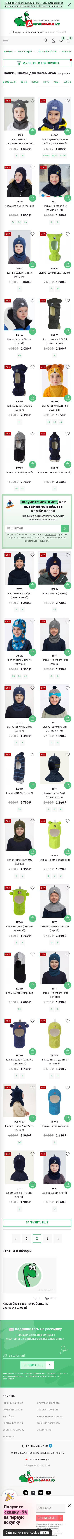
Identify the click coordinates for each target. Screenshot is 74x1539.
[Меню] (5, 40)
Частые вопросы (13, 1423)
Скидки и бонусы (47, 1409)
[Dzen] (33, 1493)
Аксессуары (25, 51)
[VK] (41, 1493)
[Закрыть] (69, 5)
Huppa (35, 81)
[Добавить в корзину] (32, 131)
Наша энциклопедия (50, 1416)
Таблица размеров (48, 1423)
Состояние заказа (13, 1429)
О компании (44, 1429)
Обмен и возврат (13, 1409)
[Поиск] (46, 40)
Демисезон (9, 81)
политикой (50, 534)
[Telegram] (50, 1446)
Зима (24, 81)
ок (44, 1532)
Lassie (67, 81)
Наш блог (8, 1416)
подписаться (47, 1517)
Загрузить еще (37, 1222)
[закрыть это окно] (69, 1505)
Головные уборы (47, 51)
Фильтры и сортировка (41, 63)
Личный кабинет (13, 1403)
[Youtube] (48, 1493)
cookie (34, 1533)
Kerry (46, 81)
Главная (8, 51)
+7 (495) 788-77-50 (37, 1446)
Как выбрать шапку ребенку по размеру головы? (25, 1306)
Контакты (9, 1436)
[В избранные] (32, 100)
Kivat (56, 81)
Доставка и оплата (48, 1403)
